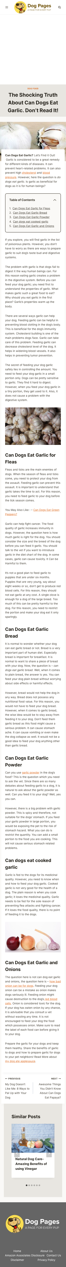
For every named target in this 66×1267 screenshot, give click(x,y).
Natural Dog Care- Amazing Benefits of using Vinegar (31, 1164)
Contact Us (54, 1255)
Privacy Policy (46, 1260)
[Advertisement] (33, 49)
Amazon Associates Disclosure (25, 1255)
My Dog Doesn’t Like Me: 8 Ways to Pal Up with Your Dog (17, 1088)
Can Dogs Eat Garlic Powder (31, 217)
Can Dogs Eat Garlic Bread (30, 212)
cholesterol (29, 172)
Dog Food (33, 88)
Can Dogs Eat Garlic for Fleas (31, 208)
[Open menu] (7, 7)
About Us (46, 1251)
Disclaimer (17, 1260)
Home (17, 1251)
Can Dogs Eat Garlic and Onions (33, 226)
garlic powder (30, 772)
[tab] (26, 1185)
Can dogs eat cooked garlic (30, 221)
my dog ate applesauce (20, 1061)
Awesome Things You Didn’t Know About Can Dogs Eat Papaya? (50, 1088)
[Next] (49, 1153)
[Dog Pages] (33, 7)
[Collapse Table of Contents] (55, 200)
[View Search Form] (59, 7)
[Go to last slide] (17, 1153)
